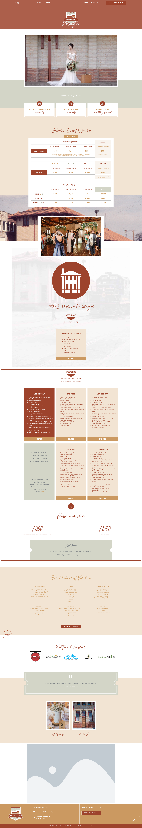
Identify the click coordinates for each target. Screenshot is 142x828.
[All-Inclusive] (102, 103)
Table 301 (71, 596)
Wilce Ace (71, 616)
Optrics (103, 610)
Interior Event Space (39, 109)
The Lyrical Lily (39, 614)
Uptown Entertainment (102, 593)
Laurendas (71, 598)
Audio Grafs (102, 589)
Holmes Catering (71, 589)
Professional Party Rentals (102, 612)
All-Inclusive (102, 109)
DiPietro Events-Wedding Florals (39, 608)
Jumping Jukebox (102, 596)
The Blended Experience (71, 610)
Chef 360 (71, 594)
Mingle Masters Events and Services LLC (71, 608)
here (43, 491)
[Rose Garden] (71, 103)
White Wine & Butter (71, 593)
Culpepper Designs (39, 610)
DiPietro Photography (39, 593)
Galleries (58, 734)
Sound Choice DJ (102, 594)
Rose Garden (71, 109)
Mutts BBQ (71, 600)
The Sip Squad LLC (70, 612)
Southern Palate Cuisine (71, 591)
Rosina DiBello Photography (39, 589)
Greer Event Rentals (102, 608)
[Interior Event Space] (39, 103)
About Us (84, 734)
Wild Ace (71, 601)
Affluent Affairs (71, 614)
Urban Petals (39, 612)
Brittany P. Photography (39, 594)
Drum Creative (89, 826)
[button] (71, 60)
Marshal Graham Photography (39, 591)
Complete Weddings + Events (39, 596)
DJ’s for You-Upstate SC (102, 591)
